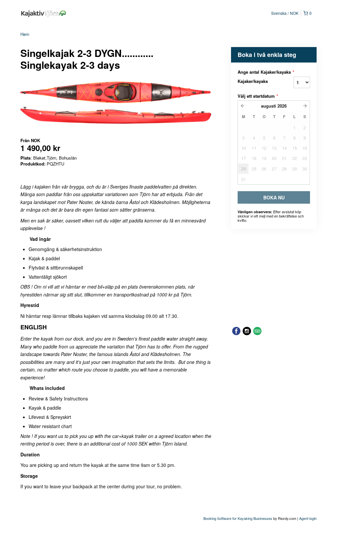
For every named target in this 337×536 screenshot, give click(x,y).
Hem (24, 34)
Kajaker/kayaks (253, 81)
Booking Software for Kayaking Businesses (238, 518)
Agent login (308, 518)
